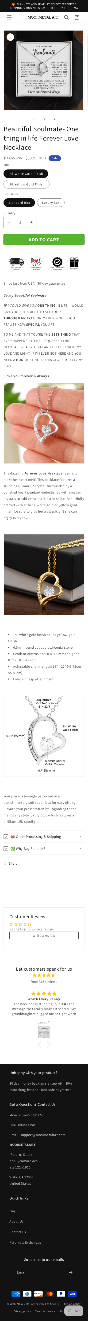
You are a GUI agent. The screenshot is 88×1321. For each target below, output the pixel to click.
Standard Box (19, 202)
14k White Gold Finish (25, 174)
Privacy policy (22, 1311)
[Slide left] (34, 119)
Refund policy (72, 1303)
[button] (9, 17)
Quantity (9, 213)
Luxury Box (51, 202)
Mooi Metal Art (26, 1303)
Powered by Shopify (47, 1303)
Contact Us (17, 1232)
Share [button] (13, 863)
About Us (16, 1221)
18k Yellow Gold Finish (26, 184)
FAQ (12, 1211)
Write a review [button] (44, 935)
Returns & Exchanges (25, 1242)
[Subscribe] (71, 1272)
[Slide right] (54, 119)
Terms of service (45, 1311)
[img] (44, 975)
